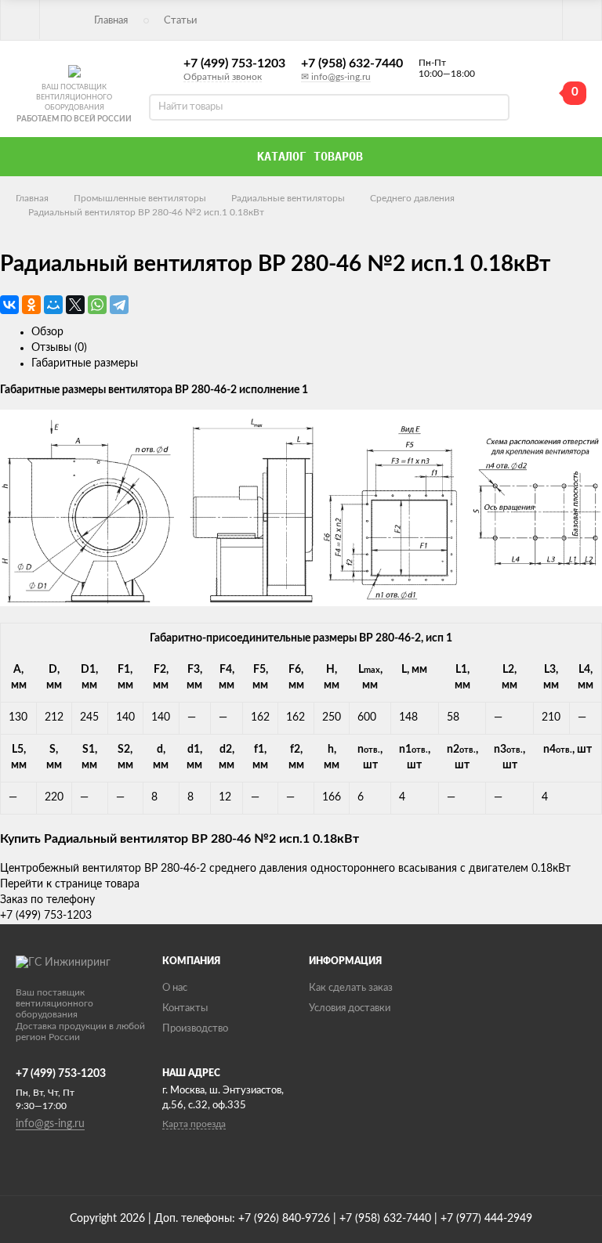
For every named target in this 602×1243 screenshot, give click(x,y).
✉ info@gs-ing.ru (336, 76)
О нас (174, 988)
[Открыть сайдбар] (20, 19)
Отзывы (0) (59, 347)
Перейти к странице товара (70, 884)
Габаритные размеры (84, 363)
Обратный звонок (222, 76)
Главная (111, 21)
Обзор (47, 332)
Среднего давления (412, 198)
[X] (75, 304)
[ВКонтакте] (9, 304)
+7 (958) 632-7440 (352, 63)
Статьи (180, 21)
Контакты (185, 1008)
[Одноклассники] (31, 304)
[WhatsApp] (97, 304)
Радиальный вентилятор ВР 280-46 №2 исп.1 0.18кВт (146, 212)
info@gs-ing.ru (50, 1123)
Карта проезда (194, 1124)
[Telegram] (119, 304)
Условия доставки (349, 1008)
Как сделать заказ (351, 988)
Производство (195, 1029)
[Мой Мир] (53, 304)
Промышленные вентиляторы (140, 198)
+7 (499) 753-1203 (234, 63)
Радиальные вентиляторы (288, 198)
